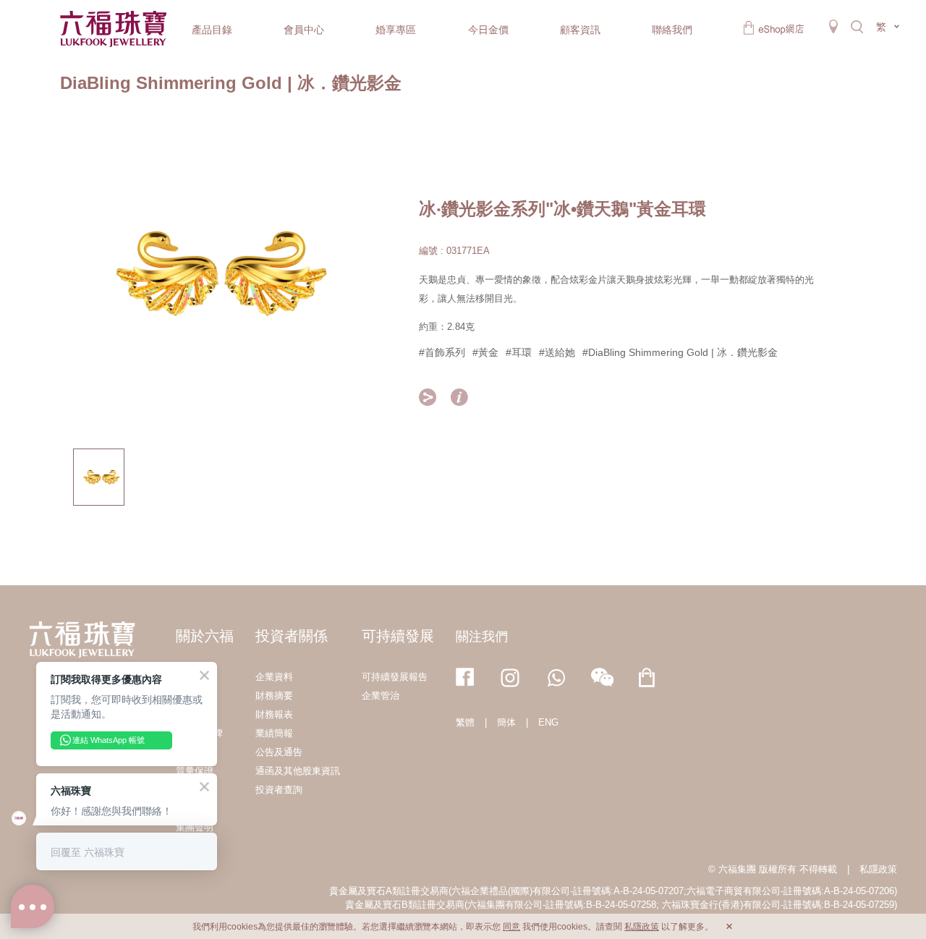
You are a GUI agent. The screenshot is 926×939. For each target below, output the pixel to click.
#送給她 (557, 352)
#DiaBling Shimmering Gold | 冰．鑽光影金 (680, 352)
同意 (511, 927)
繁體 (465, 722)
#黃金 (485, 352)
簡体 (506, 722)
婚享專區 (395, 29)
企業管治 (380, 695)
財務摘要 (274, 695)
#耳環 (519, 352)
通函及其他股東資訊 (297, 770)
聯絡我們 (672, 29)
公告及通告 (278, 752)
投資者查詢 (278, 789)
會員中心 (304, 29)
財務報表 (274, 714)
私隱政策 (878, 869)
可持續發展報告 (395, 676)
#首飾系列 (442, 352)
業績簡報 (274, 733)
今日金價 (488, 29)
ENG (548, 722)
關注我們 (482, 636)
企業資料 (274, 676)
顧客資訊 (580, 29)
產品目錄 (212, 29)
